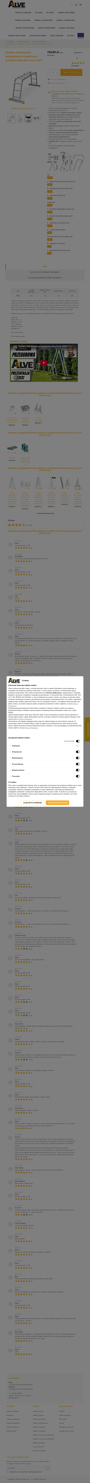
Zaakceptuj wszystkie (58, 803)
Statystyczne (17, 752)
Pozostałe (16, 776)
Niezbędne (16, 746)
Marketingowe (17, 758)
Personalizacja (17, 764)
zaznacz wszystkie (69, 741)
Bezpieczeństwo (18, 770)
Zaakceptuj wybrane (32, 803)
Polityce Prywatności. (25, 719)
